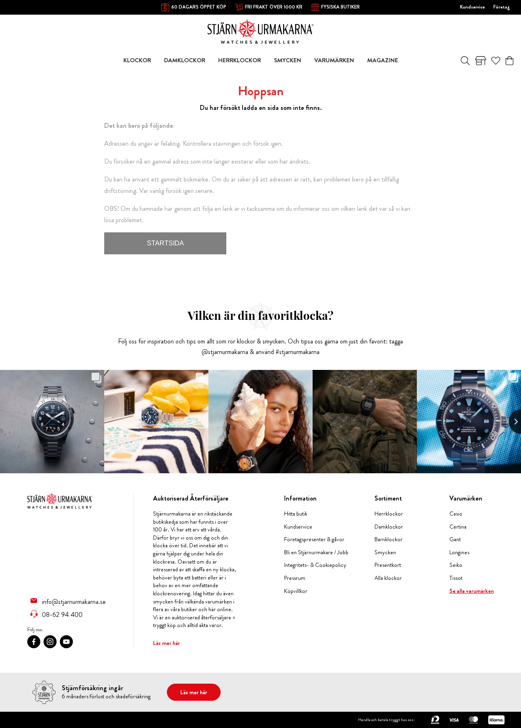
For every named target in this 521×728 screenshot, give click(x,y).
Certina (457, 527)
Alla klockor (388, 578)
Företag (501, 7)
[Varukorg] (509, 60)
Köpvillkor (295, 591)
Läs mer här (166, 643)
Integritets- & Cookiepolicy (315, 565)
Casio (455, 514)
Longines (459, 552)
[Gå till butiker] (480, 60)
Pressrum (294, 578)
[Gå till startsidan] (260, 30)
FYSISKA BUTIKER (340, 7)
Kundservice (472, 7)
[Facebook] (33, 641)
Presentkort (387, 565)
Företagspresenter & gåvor (314, 539)
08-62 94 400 (62, 614)
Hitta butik (295, 514)
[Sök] (465, 60)
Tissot (455, 578)
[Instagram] (50, 641)
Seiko (455, 565)
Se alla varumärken (471, 591)
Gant (455, 539)
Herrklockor (388, 514)
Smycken (385, 552)
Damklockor (388, 527)
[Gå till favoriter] (495, 60)
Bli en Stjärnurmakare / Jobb (316, 552)
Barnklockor (388, 539)
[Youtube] (66, 641)
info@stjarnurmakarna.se (74, 601)
